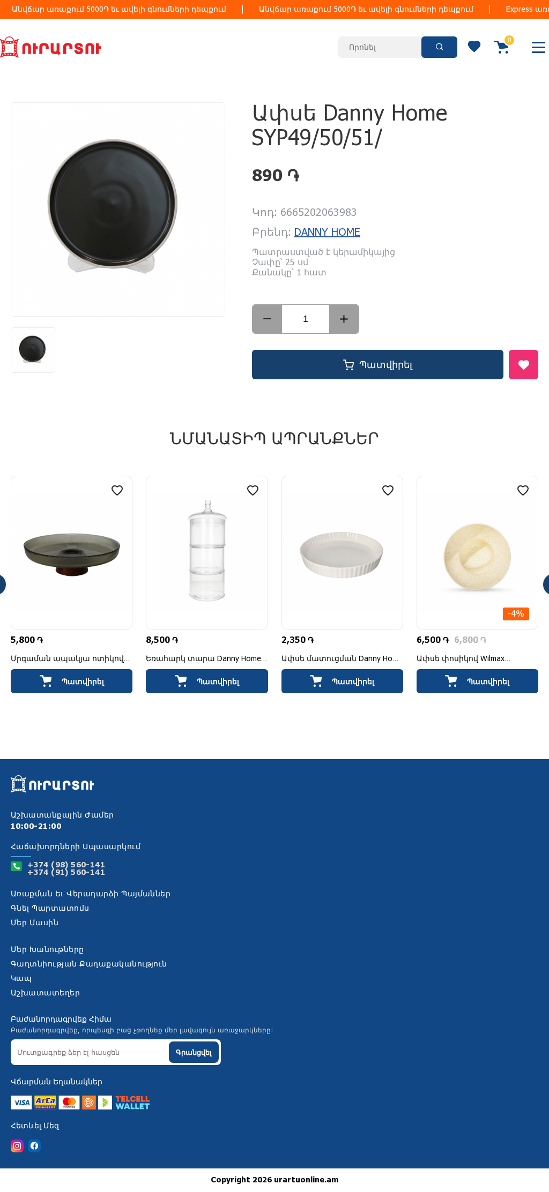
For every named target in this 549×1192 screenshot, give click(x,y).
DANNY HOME (327, 233)
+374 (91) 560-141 (66, 872)
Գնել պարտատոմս (50, 908)
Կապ (21, 979)
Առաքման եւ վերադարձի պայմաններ (90, 894)
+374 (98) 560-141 (66, 865)
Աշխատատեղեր (45, 993)
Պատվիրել (385, 364)
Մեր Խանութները (47, 950)
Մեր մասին (34, 923)
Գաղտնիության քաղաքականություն (89, 964)
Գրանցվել (194, 1052)
